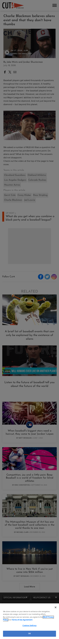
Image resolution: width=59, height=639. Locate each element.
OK (29, 633)
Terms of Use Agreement (22, 620)
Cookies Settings (29, 625)
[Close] (55, 607)
